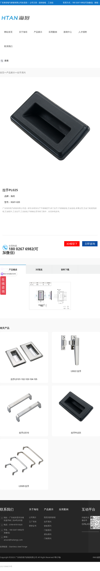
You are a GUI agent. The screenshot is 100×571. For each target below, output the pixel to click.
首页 (2, 72)
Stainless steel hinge (18, 546)
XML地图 (96, 557)
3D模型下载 (71, 244)
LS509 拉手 (24, 486)
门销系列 (47, 538)
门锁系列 (47, 530)
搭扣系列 (47, 534)
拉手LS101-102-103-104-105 (24, 379)
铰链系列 (47, 526)
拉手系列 (21, 72)
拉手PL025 (76, 432)
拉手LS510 (24, 432)
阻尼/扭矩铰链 (50, 517)
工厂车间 (32, 521)
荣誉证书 (32, 526)
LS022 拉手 (76, 371)
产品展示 (11, 72)
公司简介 (32, 517)
